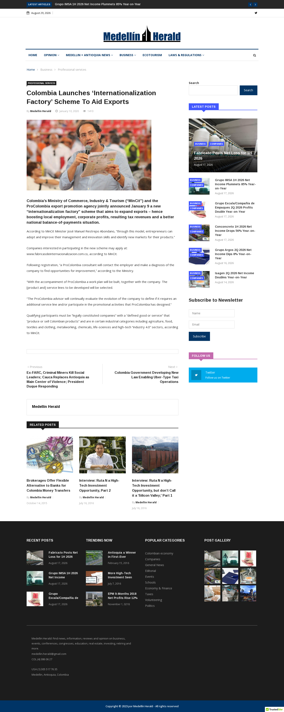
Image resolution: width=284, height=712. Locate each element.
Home (32, 55)
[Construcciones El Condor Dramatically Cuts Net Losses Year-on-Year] (230, 600)
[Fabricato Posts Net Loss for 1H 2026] (36, 558)
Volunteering (153, 600)
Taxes (149, 594)
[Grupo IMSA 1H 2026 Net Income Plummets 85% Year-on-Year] (36, 579)
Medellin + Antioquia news (88, 55)
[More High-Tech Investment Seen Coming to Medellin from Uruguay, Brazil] (95, 579)
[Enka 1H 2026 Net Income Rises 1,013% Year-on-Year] (248, 600)
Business (127, 55)
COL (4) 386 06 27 (42, 659)
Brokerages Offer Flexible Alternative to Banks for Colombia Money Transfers (48, 485)
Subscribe (199, 336)
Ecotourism (152, 55)
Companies (216, 143)
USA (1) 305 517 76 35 (44, 669)
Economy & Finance (158, 588)
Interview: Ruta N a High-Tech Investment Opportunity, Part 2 (99, 485)
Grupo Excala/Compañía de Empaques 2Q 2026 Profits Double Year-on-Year (234, 207)
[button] (250, 4)
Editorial (150, 571)
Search (194, 83)
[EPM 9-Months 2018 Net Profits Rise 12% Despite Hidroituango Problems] (95, 600)
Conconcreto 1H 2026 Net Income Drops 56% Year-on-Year (235, 231)
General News (154, 565)
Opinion (50, 55)
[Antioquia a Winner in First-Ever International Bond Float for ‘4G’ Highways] (95, 558)
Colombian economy (159, 553)
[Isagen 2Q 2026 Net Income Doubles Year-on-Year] (248, 583)
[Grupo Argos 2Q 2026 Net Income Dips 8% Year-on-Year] (230, 583)
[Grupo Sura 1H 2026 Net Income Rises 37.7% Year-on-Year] (212, 600)
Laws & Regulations (185, 55)
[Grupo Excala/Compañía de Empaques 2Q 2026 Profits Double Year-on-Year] (36, 600)
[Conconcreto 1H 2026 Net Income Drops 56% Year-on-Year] (212, 583)
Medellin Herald (40, 111)
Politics (150, 606)
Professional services (72, 70)
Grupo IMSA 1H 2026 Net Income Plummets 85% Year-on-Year (98, 4)
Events (149, 577)
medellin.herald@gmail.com (49, 654)
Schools (150, 582)
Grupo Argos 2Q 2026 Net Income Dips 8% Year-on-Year (233, 254)
